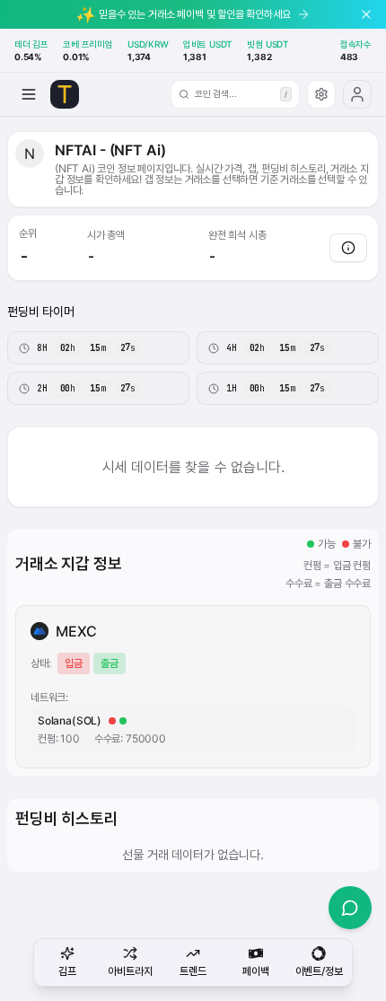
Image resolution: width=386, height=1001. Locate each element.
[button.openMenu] (28, 94)
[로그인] (357, 94)
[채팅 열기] (350, 907)
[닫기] (366, 14)
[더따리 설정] (321, 94)
